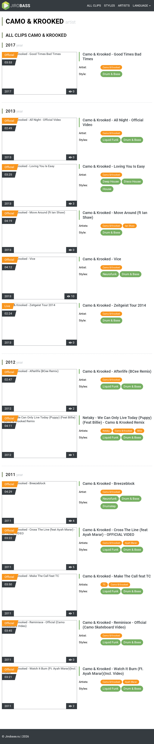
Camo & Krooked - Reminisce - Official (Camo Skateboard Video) (114, 624)
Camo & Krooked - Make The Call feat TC (117, 576)
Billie (139, 430)
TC (104, 584)
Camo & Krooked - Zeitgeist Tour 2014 (114, 305)
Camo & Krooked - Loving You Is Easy (114, 166)
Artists (124, 5)
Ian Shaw (129, 225)
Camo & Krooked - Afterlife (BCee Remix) (117, 371)
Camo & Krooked (111, 67)
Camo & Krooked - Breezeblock (108, 483)
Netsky (106, 430)
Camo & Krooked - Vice (102, 259)
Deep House (111, 181)
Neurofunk (110, 274)
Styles (109, 5)
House (107, 189)
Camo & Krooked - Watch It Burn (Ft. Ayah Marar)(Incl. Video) (113, 671)
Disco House (132, 181)
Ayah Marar (131, 543)
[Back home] (16, 5)
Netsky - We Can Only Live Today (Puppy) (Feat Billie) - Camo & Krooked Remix (117, 420)
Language (141, 5)
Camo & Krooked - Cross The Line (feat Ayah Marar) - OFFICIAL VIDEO (115, 532)
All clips (94, 5)
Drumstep (109, 506)
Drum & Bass (111, 74)
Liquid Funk (110, 140)
